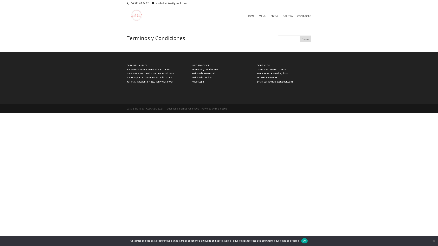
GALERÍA (287, 16)
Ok (304, 240)
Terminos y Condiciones (205, 69)
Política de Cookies (202, 77)
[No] (433, 241)
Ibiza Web (221, 108)
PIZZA (274, 16)
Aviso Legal (198, 81)
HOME (250, 16)
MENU (262, 16)
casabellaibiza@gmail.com (278, 81)
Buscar (306, 39)
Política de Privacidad (203, 73)
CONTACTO (304, 16)
